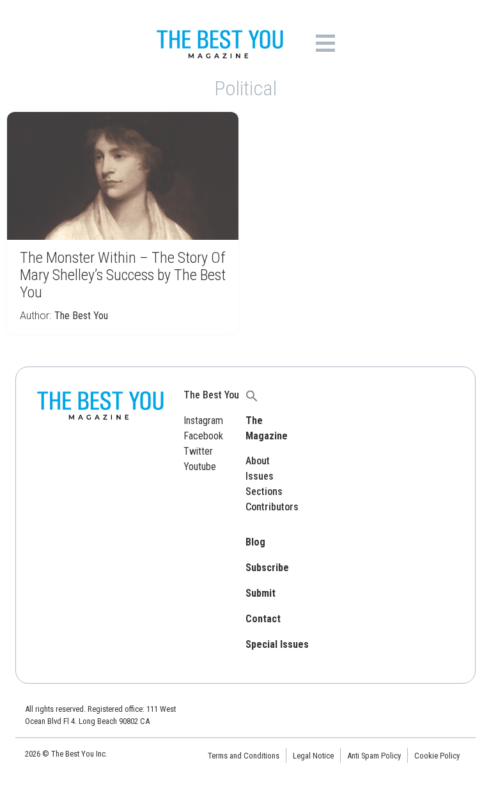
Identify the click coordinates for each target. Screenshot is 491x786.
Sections (264, 491)
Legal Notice (313, 755)
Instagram (203, 420)
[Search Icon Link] (252, 395)
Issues (260, 476)
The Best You (81, 316)
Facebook (203, 436)
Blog (255, 542)
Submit (261, 593)
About (258, 461)
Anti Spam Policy (374, 755)
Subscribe (267, 568)
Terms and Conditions (243, 755)
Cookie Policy (437, 755)
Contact (263, 619)
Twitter (198, 451)
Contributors (272, 507)
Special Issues (277, 644)
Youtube (199, 466)
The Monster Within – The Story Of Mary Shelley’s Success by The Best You (123, 275)
